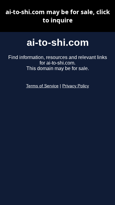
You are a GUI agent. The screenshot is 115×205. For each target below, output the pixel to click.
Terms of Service (42, 86)
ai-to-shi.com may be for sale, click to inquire (58, 16)
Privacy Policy (75, 86)
